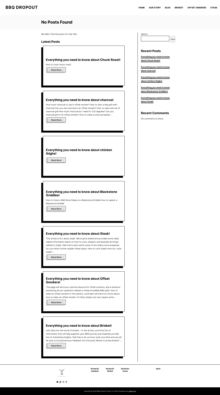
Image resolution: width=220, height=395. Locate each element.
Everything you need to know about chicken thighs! (79, 151)
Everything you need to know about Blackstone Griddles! (81, 193)
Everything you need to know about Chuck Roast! (83, 60)
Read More (57, 70)
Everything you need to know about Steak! (78, 233)
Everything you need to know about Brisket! (79, 326)
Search (144, 34)
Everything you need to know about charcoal (79, 100)
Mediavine (132, 391)
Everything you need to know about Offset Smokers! (78, 280)
